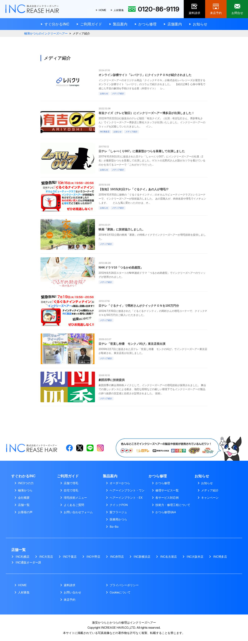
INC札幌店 (22, 556)
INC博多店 (220, 556)
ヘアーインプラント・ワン (127, 490)
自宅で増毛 (71, 490)
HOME (102, 10)
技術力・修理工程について (172, 505)
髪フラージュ (118, 512)
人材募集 (119, 10)
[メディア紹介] (177, 437)
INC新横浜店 (142, 556)
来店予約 (69, 599)
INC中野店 (93, 556)
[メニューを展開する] (55, 24)
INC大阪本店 (195, 556)
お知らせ (207, 483)
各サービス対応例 (167, 497)
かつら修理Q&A (165, 512)
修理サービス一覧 (167, 490)
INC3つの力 (26, 483)
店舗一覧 (24, 505)
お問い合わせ (72, 592)
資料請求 (69, 585)
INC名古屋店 (168, 556)
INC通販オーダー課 (28, 562)
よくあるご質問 (74, 505)
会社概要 (24, 497)
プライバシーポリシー (124, 585)
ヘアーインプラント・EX (126, 497)
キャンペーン (210, 497)
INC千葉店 (70, 556)
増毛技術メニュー (75, 497)
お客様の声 (25, 512)
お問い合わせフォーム (78, 512)
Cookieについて (120, 592)
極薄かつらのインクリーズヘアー (46, 33)
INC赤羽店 (117, 556)
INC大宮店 (46, 556)
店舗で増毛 (71, 483)
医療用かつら (118, 519)
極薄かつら (25, 490)
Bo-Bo (114, 526)
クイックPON (119, 505)
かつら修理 (162, 483)
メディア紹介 (210, 490)
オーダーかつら (120, 483)
